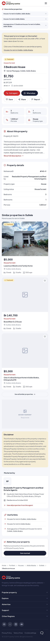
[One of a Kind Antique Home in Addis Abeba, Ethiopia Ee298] (25, 361)
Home (4, 565)
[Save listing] (45, 225)
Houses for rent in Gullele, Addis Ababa (18, 50)
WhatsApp (31, 93)
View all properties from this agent (20, 505)
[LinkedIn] (15, 624)
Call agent (13, 93)
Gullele (41, 565)
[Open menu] (45, 3)
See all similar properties (24, 394)
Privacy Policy (7, 633)
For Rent (12, 565)
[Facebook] (4, 624)
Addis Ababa (31, 565)
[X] (10, 624)
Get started (25, 553)
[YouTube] (21, 624)
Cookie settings (30, 633)
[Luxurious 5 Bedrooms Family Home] (25, 249)
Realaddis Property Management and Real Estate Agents (23, 489)
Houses (21, 565)
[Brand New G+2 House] (25, 304)
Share (23, 99)
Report (37, 99)
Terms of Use (18, 633)
